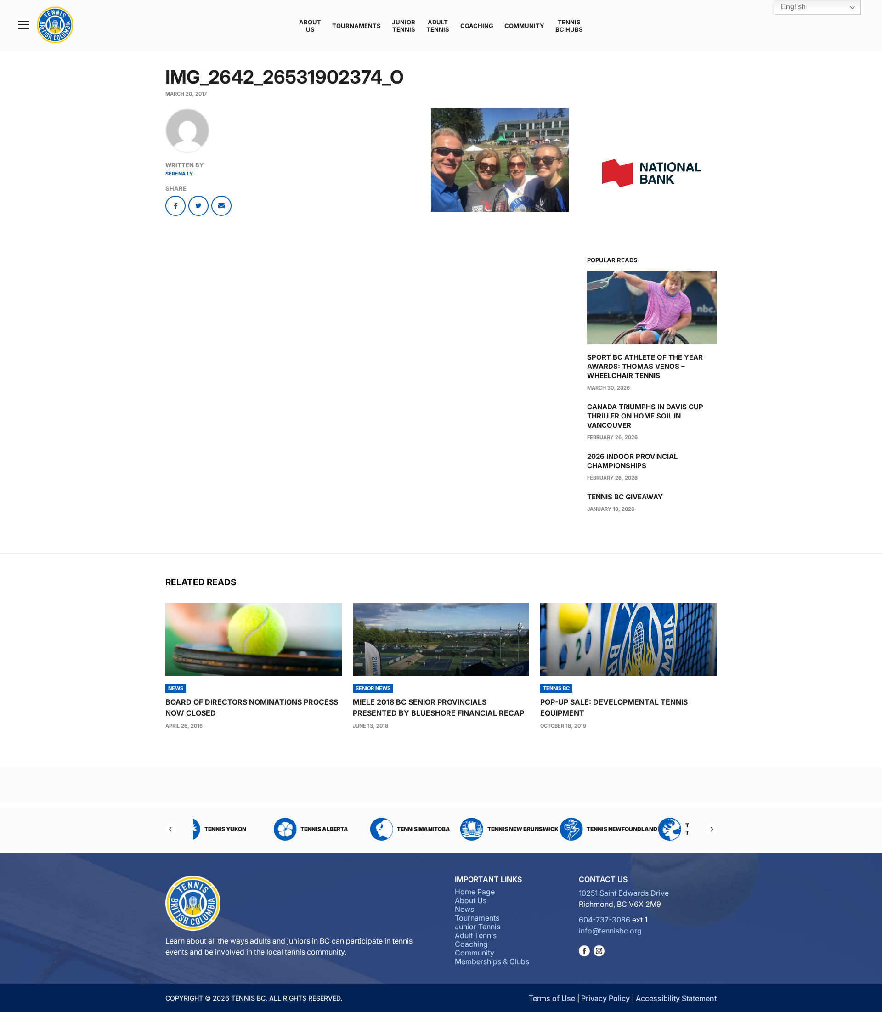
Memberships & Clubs (492, 961)
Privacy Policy (605, 998)
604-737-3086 (604, 919)
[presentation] (253, 639)
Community (524, 25)
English (792, 7)
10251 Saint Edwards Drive (624, 893)
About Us (310, 25)
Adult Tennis (437, 25)
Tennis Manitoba (355, 828)
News (464, 909)
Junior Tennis (403, 25)
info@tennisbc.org (610, 930)
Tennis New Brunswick (454, 828)
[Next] (711, 829)
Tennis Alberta (256, 828)
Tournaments (356, 25)
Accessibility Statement (676, 998)
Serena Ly (179, 173)
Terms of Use (552, 998)
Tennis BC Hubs (569, 25)
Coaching (476, 25)
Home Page (475, 891)
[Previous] (170, 829)
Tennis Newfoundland (554, 828)
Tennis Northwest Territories (646, 829)
